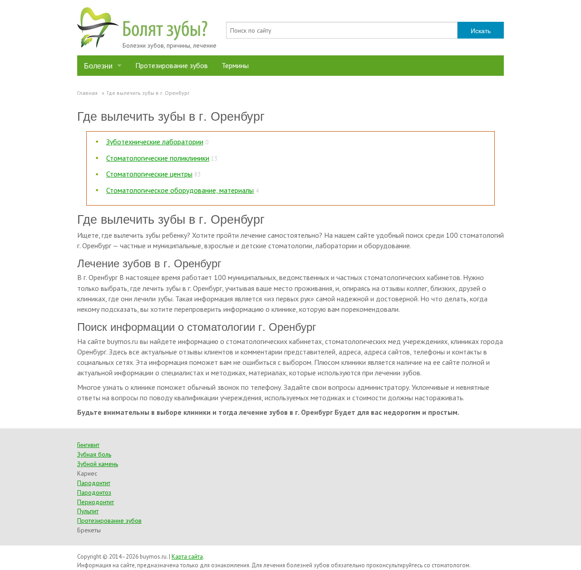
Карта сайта (187, 556)
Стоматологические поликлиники (157, 157)
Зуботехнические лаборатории (154, 141)
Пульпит (87, 511)
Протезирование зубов (171, 65)
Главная (87, 92)
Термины (235, 65)
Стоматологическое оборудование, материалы (180, 190)
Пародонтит (93, 483)
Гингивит (88, 445)
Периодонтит (95, 502)
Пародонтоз (94, 492)
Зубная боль (94, 454)
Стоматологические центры (149, 173)
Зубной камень (97, 464)
